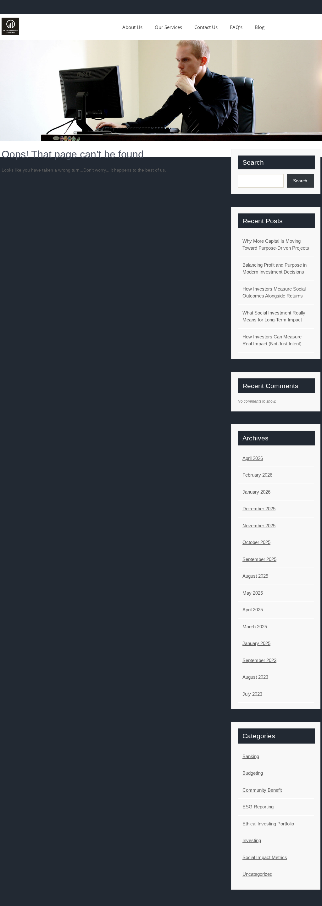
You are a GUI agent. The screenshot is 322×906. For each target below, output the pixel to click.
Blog (259, 27)
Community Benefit (262, 790)
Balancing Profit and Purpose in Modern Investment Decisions (274, 268)
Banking (250, 756)
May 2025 (252, 593)
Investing (251, 840)
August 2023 (255, 677)
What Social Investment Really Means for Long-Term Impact (273, 316)
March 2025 (254, 626)
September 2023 (259, 660)
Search (253, 162)
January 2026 (256, 492)
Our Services (168, 27)
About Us (132, 27)
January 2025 (256, 643)
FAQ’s (236, 27)
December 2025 (258, 508)
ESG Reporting (258, 806)
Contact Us (206, 27)
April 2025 (252, 609)
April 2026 (252, 458)
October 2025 (256, 542)
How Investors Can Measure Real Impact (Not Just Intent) (272, 340)
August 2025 (255, 576)
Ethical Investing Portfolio (268, 823)
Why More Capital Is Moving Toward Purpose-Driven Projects (275, 244)
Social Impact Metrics (264, 857)
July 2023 (252, 694)
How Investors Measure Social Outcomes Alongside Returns (274, 292)
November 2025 (258, 525)
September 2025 (259, 559)
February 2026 (257, 475)
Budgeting (252, 773)
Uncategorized (257, 874)
